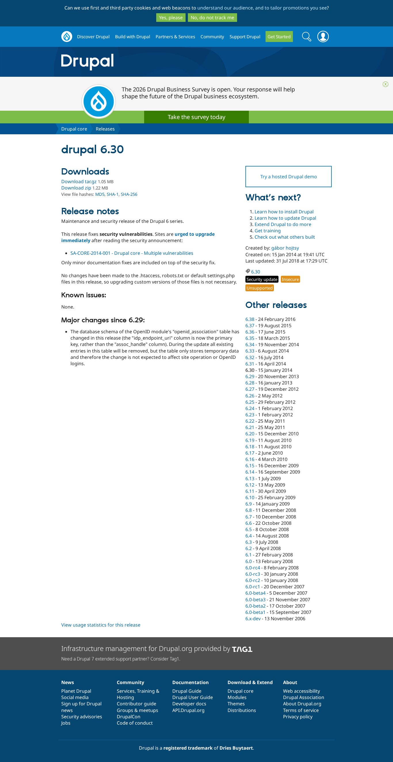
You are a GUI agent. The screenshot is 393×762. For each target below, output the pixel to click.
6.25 (249, 402)
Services (126, 691)
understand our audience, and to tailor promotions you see (262, 8)
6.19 (249, 440)
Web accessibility (301, 691)
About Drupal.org (302, 703)
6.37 (249, 325)
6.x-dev (253, 618)
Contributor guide (136, 703)
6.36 (249, 332)
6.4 (248, 536)
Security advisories (81, 716)
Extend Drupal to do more (283, 224)
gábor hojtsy (285, 248)
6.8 (248, 510)
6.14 (249, 472)
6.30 (255, 272)
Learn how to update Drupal (285, 218)
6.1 (248, 555)
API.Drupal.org (188, 710)
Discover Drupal (93, 36)
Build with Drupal (132, 36)
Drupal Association (303, 697)
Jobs (65, 723)
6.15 (249, 465)
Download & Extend (250, 682)
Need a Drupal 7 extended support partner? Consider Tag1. (120, 659)
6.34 (249, 344)
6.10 (249, 497)
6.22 (249, 421)
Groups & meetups (137, 710)
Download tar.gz (79, 181)
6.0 (248, 561)
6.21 (249, 427)
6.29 (249, 376)
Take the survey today (196, 117)
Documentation (190, 682)
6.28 (249, 383)
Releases (105, 129)
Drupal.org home (66, 36)
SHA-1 (113, 194)
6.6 (248, 523)
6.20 (249, 433)
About (290, 682)
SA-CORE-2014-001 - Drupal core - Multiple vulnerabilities (131, 253)
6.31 (249, 364)
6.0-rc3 (252, 574)
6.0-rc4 (252, 567)
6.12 (249, 485)
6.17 (249, 453)
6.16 (249, 459)
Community (212, 36)
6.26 (249, 396)
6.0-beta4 (255, 593)
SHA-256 (129, 194)
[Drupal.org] (138, 61)
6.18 (249, 446)
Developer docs (189, 703)
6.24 (249, 408)
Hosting (125, 697)
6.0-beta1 (255, 612)
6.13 (249, 478)
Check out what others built (285, 237)
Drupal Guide (186, 691)
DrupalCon (128, 716)
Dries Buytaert (236, 748)
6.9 (248, 504)
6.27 (249, 389)
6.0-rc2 (252, 580)
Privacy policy (297, 716)
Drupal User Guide (192, 697)
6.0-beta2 (255, 606)
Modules (237, 697)
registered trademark (188, 748)
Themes (236, 703)
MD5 (99, 194)
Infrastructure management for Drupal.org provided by (146, 648)
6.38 (249, 319)
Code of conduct (135, 723)
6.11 (249, 491)
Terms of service (301, 710)
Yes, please (171, 17)
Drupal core (74, 129)
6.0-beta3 (255, 599)
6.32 (249, 357)
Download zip (76, 188)
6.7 (248, 517)
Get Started (279, 36)
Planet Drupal (76, 691)
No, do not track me (212, 17)
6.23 (249, 414)
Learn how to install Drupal (284, 211)
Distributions (242, 710)
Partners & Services (175, 36)
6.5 (248, 529)
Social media (75, 697)
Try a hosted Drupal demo (288, 176)
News (67, 682)
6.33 (249, 351)
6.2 (248, 548)
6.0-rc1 (252, 586)
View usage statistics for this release (100, 625)
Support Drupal (245, 36)
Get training (268, 230)
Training (146, 691)
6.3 (248, 542)
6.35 (249, 338)
